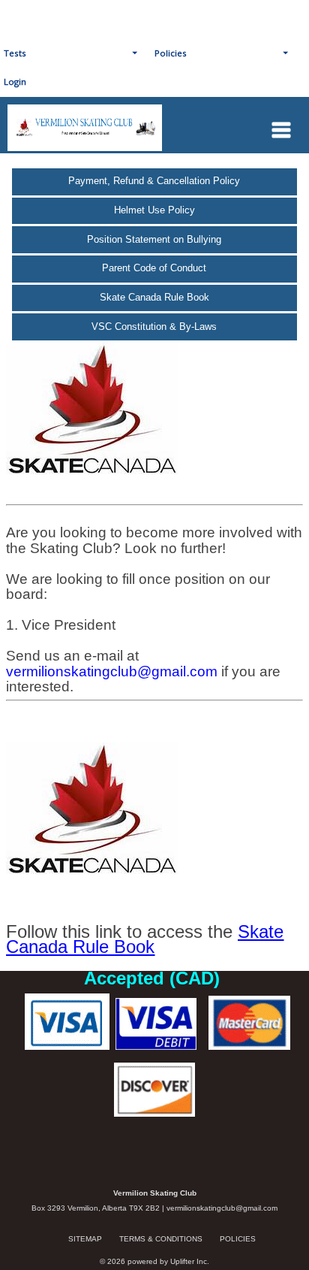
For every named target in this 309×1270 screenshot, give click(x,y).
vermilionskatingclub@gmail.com (222, 1208)
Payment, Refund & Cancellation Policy (154, 180)
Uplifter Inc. (189, 1261)
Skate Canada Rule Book (154, 297)
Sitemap (85, 1239)
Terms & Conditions (160, 1239)
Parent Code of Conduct (154, 268)
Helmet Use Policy (154, 210)
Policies (238, 1239)
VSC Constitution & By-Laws (154, 326)
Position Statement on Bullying (154, 239)
